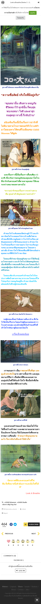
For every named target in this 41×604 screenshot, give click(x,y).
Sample (27, 586)
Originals (13, 586)
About (13, 589)
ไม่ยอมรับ (20, 18)
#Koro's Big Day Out (9, 504)
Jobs (27, 589)
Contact (21, 589)
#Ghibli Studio (22, 502)
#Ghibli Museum (10, 502)
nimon (24, 509)
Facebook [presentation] (19, 560)
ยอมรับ (32, 13)
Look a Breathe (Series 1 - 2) (20, 2)
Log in (21, 571)
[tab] (10, 555)
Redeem (34, 586)
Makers (8, 2)
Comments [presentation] (10, 556)
